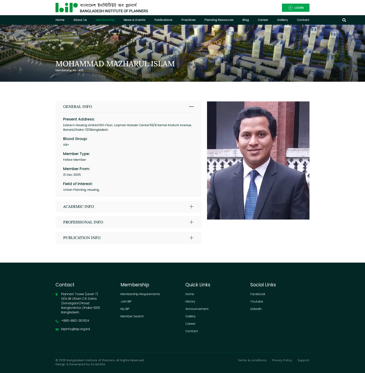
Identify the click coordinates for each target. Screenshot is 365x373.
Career (190, 324)
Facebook (257, 294)
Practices (188, 20)
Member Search (132, 316)
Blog (245, 20)
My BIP (125, 309)
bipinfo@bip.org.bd (75, 329)
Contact (303, 20)
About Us (80, 20)
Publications (163, 20)
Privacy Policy (282, 360)
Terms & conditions (252, 360)
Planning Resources (218, 20)
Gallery (282, 20)
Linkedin (256, 309)
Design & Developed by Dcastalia (80, 364)
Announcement (197, 309)
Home (60, 20)
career (263, 20)
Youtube (256, 301)
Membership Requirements (140, 294)
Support (303, 360)
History (190, 301)
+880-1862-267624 (75, 320)
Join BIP (126, 301)
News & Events (134, 20)
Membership (105, 20)
